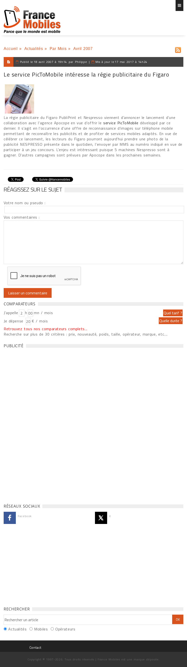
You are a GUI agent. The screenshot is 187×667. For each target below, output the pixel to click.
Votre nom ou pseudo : (25, 202)
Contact (35, 647)
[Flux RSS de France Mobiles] (178, 49)
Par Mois (58, 49)
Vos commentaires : (22, 217)
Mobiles (41, 629)
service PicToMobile (121, 123)
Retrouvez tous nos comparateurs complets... (45, 329)
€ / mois (40, 321)
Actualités (33, 49)
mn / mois (43, 312)
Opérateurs (65, 629)
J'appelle (11, 312)
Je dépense (14, 321)
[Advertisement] (40, 424)
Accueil (11, 49)
